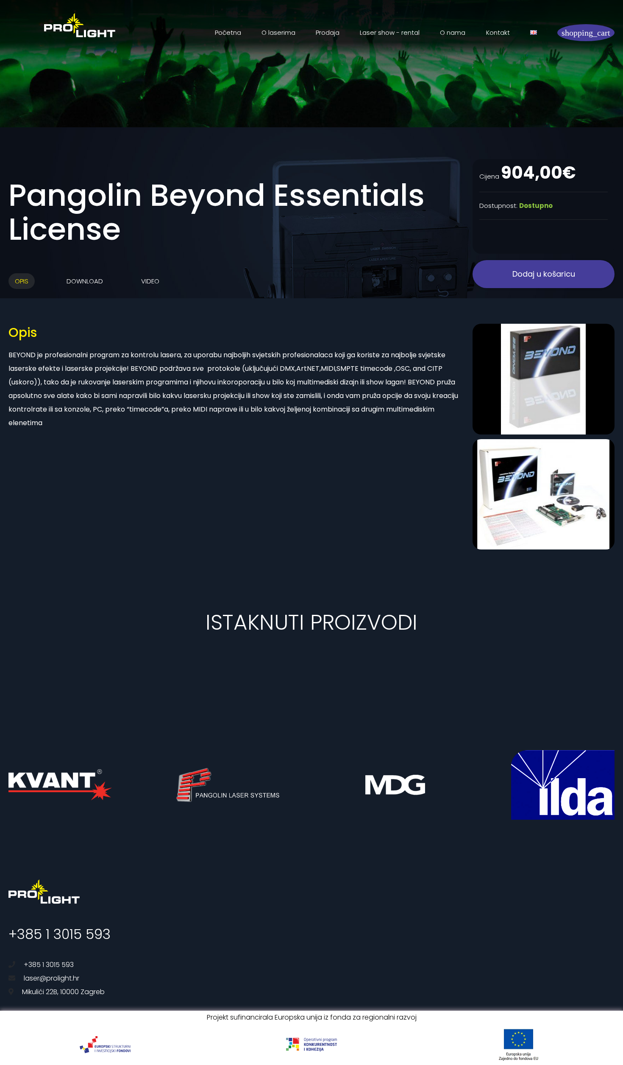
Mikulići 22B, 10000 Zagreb (63, 992)
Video (150, 281)
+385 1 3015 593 (59, 934)
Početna (228, 32)
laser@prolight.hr (51, 978)
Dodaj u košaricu (543, 274)
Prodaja (327, 32)
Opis (21, 281)
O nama (452, 32)
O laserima (278, 32)
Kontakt (498, 32)
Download (85, 281)
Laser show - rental (390, 32)
